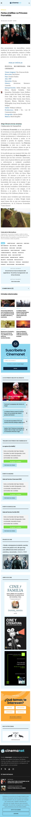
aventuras (26, 243)
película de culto (18, 259)
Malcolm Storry (16, 255)
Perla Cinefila (4, 262)
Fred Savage (4, 255)
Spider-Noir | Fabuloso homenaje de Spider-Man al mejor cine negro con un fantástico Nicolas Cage (14, 429)
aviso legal (21, 364)
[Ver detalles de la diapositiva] (15, 736)
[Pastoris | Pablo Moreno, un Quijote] (3, 788)
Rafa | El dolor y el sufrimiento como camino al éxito (15, 397)
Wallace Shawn (10, 264)
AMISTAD (9, 708)
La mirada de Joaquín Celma (15, 786)
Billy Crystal (13, 245)
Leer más (16, 813)
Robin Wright (25, 262)
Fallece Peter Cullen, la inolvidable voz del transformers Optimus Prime (18, 781)
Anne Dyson (19, 243)
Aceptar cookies (15, 462)
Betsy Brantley (5, 245)
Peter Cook (12, 262)
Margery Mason (14, 257)
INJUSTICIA (21, 712)
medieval (21, 257)
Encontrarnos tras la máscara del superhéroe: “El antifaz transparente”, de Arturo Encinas (15, 273)
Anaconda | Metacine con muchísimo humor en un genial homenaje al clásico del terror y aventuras (7, 314)
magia (9, 255)
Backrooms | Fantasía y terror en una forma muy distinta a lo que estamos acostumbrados (7, 335)
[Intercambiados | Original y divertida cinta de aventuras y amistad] (23, 324)
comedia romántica (6, 252)
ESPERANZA (9, 712)
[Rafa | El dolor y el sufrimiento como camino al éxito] (15, 392)
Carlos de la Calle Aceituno (8, 232)
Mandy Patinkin (5, 257)
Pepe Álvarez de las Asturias (11, 124)
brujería (20, 245)
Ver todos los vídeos (9, 465)
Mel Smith (3, 259)
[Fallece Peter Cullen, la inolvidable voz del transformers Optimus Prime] (3, 781)
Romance (3, 264)
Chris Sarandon (5, 250)
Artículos (3, 9)
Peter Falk (18, 262)
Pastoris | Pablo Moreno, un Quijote (17, 788)
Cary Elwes (19, 248)
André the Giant (11, 243)
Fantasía (14, 252)
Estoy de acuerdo (16, 809)
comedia (23, 250)
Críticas (3, 308)
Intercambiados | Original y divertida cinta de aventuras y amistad (22, 334)
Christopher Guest (15, 250)
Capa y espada (4, 248)
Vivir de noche (15, 281)
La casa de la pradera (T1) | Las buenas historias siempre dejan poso (14, 421)
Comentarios (8, 288)
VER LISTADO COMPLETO (15, 717)
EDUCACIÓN (20, 708)
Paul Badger (10, 259)
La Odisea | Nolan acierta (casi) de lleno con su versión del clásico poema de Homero (22, 314)
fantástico (21, 252)
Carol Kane (12, 248)
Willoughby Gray (20, 264)
